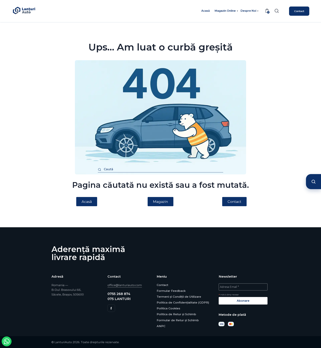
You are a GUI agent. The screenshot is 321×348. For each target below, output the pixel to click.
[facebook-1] (111, 308)
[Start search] (99, 170)
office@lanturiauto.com (125, 285)
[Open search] (313, 181)
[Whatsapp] (7, 341)
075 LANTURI (119, 299)
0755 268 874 (119, 294)
